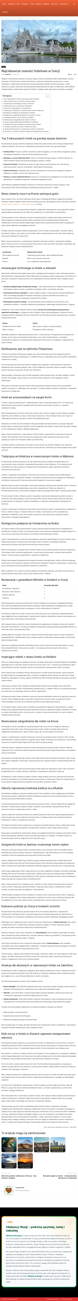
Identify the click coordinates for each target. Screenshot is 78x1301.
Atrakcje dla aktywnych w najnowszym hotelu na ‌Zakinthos (24, 129)
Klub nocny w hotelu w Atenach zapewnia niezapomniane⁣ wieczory (27, 131)
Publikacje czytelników (53, 1299)
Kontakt (5, 12)
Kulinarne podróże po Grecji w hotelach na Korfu (20, 126)
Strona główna (5, 18)
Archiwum (11, 4)
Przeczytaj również (66, 1299)
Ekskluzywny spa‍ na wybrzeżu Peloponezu (18, 106)
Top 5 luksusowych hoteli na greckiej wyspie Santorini (21, 99)
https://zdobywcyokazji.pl (22, 1190)
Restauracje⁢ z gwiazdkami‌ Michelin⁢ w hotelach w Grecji (22, 115)
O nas (32, 4)
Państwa (38, 4)
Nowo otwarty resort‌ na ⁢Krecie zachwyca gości (19, 101)
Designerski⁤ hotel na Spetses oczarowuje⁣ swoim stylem (23, 124)
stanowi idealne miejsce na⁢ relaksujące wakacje (18, 204)
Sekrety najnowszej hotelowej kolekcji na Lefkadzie (21, 122)
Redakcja (46, 4)
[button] (74, 4)
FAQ (18, 4)
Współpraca (64, 4)
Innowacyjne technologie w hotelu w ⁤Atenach (19, 103)
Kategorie (25, 4)
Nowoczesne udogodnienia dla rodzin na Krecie (20, 120)
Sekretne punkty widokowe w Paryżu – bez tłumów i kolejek (18, 1177)
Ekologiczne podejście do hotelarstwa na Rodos (19, 113)
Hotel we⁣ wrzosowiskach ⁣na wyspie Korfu (17, 108)
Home (4, 4)
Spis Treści (54, 4)
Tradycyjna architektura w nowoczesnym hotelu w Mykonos (24, 110)
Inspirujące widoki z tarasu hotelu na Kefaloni (19, 117)
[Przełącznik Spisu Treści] (46, 96)
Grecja (13, 18)
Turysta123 (8, 74)
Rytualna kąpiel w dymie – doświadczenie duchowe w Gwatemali (60, 1177)
